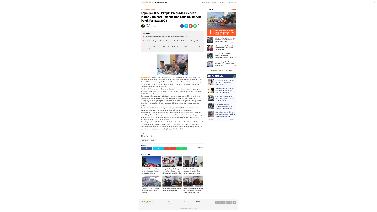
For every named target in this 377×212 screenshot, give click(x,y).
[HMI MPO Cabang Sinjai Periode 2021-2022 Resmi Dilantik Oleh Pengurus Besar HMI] (210, 40)
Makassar (147, 9)
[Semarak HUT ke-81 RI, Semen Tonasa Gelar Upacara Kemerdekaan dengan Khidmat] (210, 56)
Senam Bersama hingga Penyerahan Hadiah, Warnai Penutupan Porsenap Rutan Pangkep (223, 106)
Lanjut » (232, 119)
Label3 (198, 201)
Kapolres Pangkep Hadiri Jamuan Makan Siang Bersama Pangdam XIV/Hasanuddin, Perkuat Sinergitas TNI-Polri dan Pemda (225, 114)
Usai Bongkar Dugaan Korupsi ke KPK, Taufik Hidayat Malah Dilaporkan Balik (166, 36)
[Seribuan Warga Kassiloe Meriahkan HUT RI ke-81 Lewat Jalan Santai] (210, 64)
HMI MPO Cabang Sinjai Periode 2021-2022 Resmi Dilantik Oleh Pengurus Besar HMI (225, 39)
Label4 (169, 203)
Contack (222, 2)
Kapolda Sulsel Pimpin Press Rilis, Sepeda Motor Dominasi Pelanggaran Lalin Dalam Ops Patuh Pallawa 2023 (171, 16)
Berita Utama (206, 2)
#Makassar (145, 140)
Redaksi (214, 2)
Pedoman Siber (231, 2)
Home (142, 9)
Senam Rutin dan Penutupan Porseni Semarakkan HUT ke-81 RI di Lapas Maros (224, 98)
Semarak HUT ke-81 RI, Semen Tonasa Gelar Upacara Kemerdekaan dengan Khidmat (224, 55)
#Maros (153, 140)
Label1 (169, 201)
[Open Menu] (2, 2)
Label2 (183, 201)
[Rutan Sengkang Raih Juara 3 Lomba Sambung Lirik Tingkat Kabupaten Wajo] (210, 48)
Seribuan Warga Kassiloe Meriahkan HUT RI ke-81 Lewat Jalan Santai (224, 63)
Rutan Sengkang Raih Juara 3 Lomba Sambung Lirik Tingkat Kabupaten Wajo (224, 47)
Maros (153, 9)
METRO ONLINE (193, 208)
